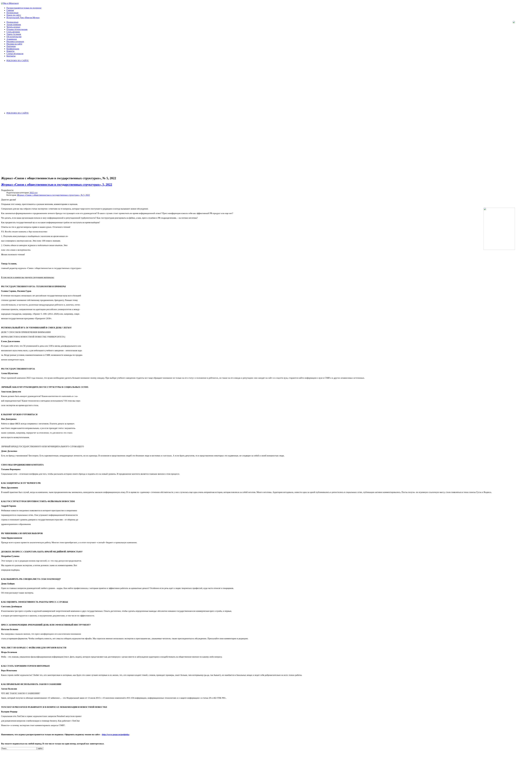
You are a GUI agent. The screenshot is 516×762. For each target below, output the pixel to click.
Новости (10, 51)
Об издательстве (14, 36)
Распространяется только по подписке (23, 8)
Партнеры (11, 46)
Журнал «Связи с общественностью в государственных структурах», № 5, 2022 (53, 195)
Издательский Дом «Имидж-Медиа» (23, 17)
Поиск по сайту (13, 15)
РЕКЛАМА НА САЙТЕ (17, 60)
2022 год (33, 192)
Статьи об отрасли (14, 53)
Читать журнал (13, 27)
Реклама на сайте (14, 44)
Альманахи (11, 39)
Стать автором (13, 32)
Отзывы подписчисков (16, 29)
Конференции (12, 49)
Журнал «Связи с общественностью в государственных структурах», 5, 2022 (56, 184)
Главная (10, 10)
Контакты (10, 56)
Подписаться (12, 13)
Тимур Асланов (13, 34)
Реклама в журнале (15, 41)
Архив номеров (13, 24)
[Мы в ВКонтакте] (10, 3)
